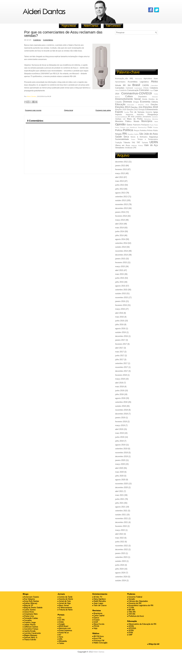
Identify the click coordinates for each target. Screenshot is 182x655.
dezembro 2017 (121, 371)
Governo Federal (135, 597)
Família (126, 112)
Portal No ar (63, 633)
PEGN (96, 626)
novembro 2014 (121, 251)
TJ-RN (131, 607)
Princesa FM (98, 640)
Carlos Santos (29, 610)
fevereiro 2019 (121, 421)
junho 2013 (119, 185)
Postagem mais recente (33, 110)
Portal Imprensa (65, 630)
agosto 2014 (120, 239)
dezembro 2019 (121, 456)
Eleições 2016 (136, 107)
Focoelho (27, 620)
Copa (151, 90)
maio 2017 (119, 352)
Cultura (129, 96)
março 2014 (120, 220)
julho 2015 (119, 282)
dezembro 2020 (121, 487)
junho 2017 (119, 355)
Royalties (131, 134)
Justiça (118, 119)
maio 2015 (119, 274)
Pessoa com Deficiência (128, 127)
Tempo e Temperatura (147, 139)
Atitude (118, 85)
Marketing (147, 119)
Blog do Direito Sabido (32, 607)
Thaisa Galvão (29, 639)
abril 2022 (119, 534)
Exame (96, 620)
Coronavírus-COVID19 (136, 93)
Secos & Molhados (139, 137)
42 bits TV (97, 597)
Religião (118, 134)
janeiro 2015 (120, 259)
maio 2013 (119, 181)
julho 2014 (119, 235)
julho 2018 (119, 394)
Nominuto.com (64, 628)
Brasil (136, 85)
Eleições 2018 (150, 107)
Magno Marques (30, 635)
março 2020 (120, 464)
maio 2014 (119, 228)
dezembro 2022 (121, 549)
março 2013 (120, 173)
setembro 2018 (121, 402)
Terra (60, 637)
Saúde (118, 136)
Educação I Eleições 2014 (138, 104)
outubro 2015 (120, 293)
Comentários (48, 40)
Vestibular (129, 148)
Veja (95, 628)
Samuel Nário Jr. (30, 637)
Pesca (117, 127)
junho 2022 (119, 542)
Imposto (118, 114)
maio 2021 (119, 495)
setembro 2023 (121, 557)
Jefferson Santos (30, 627)
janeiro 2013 (120, 165)
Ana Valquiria (29, 599)
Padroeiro (137, 125)
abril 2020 (119, 468)
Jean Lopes (98, 603)
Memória (155, 119)
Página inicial (68, 110)
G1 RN (61, 620)
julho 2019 (119, 441)
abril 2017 (119, 348)
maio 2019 (119, 433)
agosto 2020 (120, 480)
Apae (156, 78)
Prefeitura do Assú (136, 616)
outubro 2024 (120, 580)
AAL (131, 78)
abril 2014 (119, 224)
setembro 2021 (121, 511)
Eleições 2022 (132, 109)
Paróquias (145, 125)
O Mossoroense (65, 607)
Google (61, 624)
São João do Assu (148, 134)
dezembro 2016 (121, 336)
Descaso (155, 96)
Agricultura (148, 78)
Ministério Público (123, 121)
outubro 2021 (120, 515)
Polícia (118, 130)
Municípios (146, 121)
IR (129, 117)
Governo (149, 112)
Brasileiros (97, 613)
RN (124, 133)
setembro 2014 (121, 243)
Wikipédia (62, 641)
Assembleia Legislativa (138, 82)
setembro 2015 (121, 290)
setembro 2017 (121, 363)
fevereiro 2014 (121, 216)
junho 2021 (119, 499)
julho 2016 (119, 324)
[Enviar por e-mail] (25, 101)
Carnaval (129, 88)
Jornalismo (146, 117)
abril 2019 (119, 429)
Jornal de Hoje (64, 603)
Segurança (153, 137)
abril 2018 (119, 383)
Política (128, 130)
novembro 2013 (121, 204)
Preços (136, 130)
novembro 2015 (121, 297)
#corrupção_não (121, 78)
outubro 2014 (120, 247)
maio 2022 (119, 538)
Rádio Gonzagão (100, 643)
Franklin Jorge (29, 622)
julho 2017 (119, 359)
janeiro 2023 (120, 553)
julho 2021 (119, 503)
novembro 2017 (121, 367)
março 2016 (120, 309)
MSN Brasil (63, 626)
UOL (60, 639)
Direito (144, 99)
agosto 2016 (120, 328)
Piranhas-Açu (142, 127)
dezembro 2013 (121, 208)
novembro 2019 (121, 453)
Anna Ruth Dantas (31, 601)
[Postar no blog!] (28, 101)
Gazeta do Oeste (65, 599)
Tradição (118, 142)
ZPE (134, 148)
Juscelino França (30, 629)
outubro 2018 (120, 406)
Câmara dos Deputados (138, 601)
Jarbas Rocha (29, 625)
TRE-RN (131, 612)
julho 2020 (119, 476)
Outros (129, 125)
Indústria (140, 114)
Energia (142, 109)
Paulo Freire (154, 125)
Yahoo (61, 643)
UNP (130, 635)
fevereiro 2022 (121, 526)
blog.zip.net (153, 644)
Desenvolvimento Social (128, 99)
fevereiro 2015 (121, 262)
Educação (120, 104)
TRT (138, 142)
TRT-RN (131, 614)
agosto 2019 (120, 445)
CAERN (145, 85)
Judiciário (155, 117)
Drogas (136, 102)
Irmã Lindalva (136, 117)
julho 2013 (119, 189)
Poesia (155, 127)
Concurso (144, 90)
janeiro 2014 (120, 212)
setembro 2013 (121, 197)
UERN (153, 142)
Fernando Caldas (30, 618)
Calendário (154, 85)
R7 (59, 635)
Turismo (145, 142)
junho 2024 (119, 565)
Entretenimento (151, 109)
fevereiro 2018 (121, 375)
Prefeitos (143, 130)
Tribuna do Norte (65, 610)
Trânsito (126, 142)
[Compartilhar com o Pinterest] (36, 101)
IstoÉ (95, 622)
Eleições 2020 (120, 109)
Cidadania (154, 88)
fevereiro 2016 (121, 305)
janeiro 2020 (120, 460)
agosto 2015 (120, 286)
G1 (59, 618)
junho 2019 (119, 437)
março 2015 (120, 266)
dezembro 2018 (121, 414)
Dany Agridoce (99, 599)
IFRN (130, 633)
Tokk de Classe (99, 605)
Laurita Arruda (29, 631)
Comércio (37, 40)
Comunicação (132, 90)
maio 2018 (119, 386)
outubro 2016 (120, 332)
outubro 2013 (120, 200)
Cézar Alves (28, 612)
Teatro (133, 139)
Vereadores (119, 148)
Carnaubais (119, 88)
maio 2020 (119, 472)
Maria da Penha (134, 119)
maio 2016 (119, 317)
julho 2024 (119, 569)
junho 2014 (119, 231)
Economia (145, 101)
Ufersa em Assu (122, 145)
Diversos (127, 101)
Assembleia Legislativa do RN (140, 605)
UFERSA (132, 628)
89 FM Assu (98, 636)
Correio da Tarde (65, 597)
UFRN (131, 630)
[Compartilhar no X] (30, 101)
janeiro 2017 (120, 340)
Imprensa (129, 114)
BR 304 (127, 85)
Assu (154, 81)
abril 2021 (119, 491)
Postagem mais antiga (103, 110)
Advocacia (138, 78)
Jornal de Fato (64, 601)
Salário (136, 134)
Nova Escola (98, 624)
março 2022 (120, 530)
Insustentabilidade (121, 117)
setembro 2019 (121, 449)
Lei (124, 119)
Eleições (154, 104)
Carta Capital (98, 615)
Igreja (155, 112)
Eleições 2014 (122, 107)
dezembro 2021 (121, 522)
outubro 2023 (120, 561)
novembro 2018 (121, 410)
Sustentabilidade (122, 139)
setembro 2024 (121, 577)
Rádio (155, 130)
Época (96, 618)
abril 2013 (119, 177)
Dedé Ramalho (99, 601)
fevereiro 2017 (121, 344)
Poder (150, 127)
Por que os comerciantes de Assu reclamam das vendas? (63, 33)
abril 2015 (119, 270)
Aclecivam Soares (31, 597)
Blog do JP (28, 605)
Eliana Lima (28, 616)
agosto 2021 (120, 507)
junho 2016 (119, 321)
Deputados (142, 96)
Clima (117, 90)
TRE (133, 142)
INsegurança (152, 114)
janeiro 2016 (120, 301)
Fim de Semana (137, 112)
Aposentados (120, 82)
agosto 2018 (120, 398)
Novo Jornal (63, 605)
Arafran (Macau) (30, 603)
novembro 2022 (121, 546)
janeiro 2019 (120, 418)
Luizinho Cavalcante (32, 633)
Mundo (136, 121)
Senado (131, 599)
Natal (156, 121)
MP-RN (131, 610)
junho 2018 (119, 390)
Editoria (155, 102)
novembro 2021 (121, 518)
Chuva (145, 88)
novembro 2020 (121, 484)
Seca (126, 136)
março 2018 (120, 379)
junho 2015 (119, 278)
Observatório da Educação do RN (142, 624)
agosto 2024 (120, 573)
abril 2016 (119, 313)
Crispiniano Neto (30, 614)
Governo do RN (134, 603)
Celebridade (138, 88)
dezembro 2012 (121, 162)
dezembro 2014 (121, 255)
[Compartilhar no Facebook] (33, 101)
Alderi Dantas (98, 652)
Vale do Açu (151, 145)
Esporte (119, 112)
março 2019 (120, 425)
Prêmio (150, 130)
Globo (61, 622)
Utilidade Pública (137, 145)
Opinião (120, 124)
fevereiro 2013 (121, 169)
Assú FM (97, 638)
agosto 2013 (120, 193)
